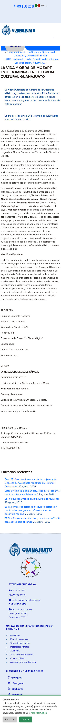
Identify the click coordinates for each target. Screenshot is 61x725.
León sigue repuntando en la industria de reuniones (32, 499)
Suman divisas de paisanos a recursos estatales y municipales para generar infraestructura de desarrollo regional (31, 510)
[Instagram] (29, 6)
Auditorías (15, 651)
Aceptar (25, 719)
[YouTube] (33, 6)
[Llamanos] (15, 6)
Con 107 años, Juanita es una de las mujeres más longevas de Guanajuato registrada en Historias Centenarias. (30, 483)
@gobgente (16, 678)
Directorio (14, 636)
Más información (39, 713)
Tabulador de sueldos (20, 643)
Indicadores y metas (19, 647)
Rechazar (9, 719)
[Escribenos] (19, 6)
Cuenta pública (17, 658)
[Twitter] (25, 6)
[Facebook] (22, 6)
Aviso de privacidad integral (23, 662)
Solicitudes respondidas (21, 654)
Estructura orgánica (19, 639)
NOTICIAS (15, 46)
